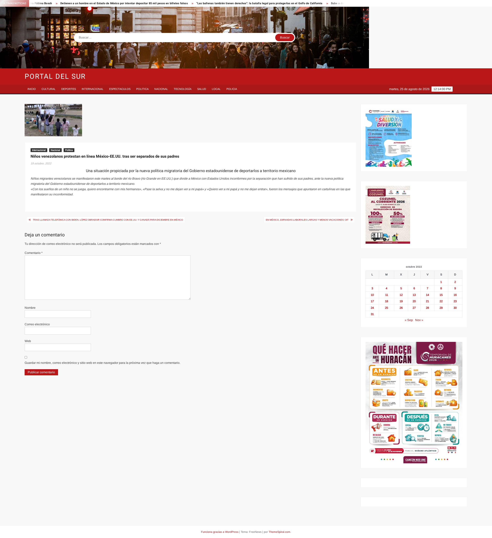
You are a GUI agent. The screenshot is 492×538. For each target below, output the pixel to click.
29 (441, 307)
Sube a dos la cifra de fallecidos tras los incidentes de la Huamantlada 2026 (332, 3)
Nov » (419, 320)
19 (401, 301)
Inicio (31, 88)
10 (372, 294)
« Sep (409, 320)
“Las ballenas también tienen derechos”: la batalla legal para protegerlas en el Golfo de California (212, 3)
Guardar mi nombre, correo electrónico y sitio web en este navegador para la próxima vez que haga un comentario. (102, 362)
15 (441, 294)
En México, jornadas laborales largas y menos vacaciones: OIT (307, 219)
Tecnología (182, 88)
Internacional (92, 88)
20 (414, 301)
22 (441, 301)
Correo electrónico (37, 324)
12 (401, 294)
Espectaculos (119, 88)
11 (386, 294)
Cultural (49, 88)
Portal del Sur (55, 76)
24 (372, 307)
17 (372, 301)
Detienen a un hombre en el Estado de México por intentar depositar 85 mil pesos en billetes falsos (76, 3)
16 (455, 294)
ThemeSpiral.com (279, 531)
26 (401, 307)
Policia (231, 88)
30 (455, 307)
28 (427, 307)
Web (28, 341)
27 (414, 307)
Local (216, 88)
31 (372, 314)
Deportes (68, 88)
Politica (142, 88)
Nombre (30, 307)
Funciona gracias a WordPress (220, 531)
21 (427, 301)
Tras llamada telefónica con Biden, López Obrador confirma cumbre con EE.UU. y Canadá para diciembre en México (108, 219)
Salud (201, 88)
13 (414, 294)
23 (455, 301)
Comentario (33, 252)
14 (427, 294)
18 (386, 301)
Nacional (161, 88)
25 (386, 307)
